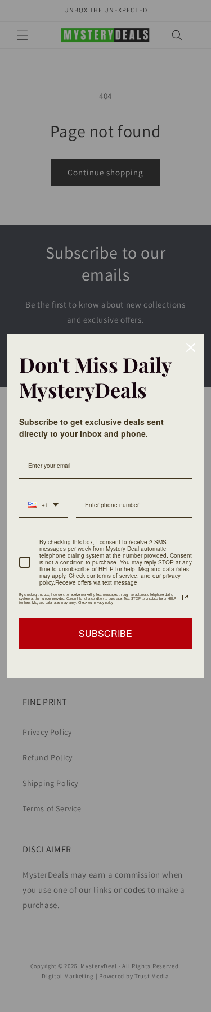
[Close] (190, 347)
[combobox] (43, 505)
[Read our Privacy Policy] (185, 597)
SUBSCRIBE (105, 633)
